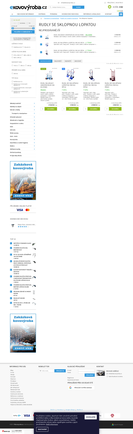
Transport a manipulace (19, 113)
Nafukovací (17, 81)
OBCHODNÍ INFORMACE (25, 14)
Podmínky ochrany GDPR (18, 402)
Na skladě (17, 20)
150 (15, 65)
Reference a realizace (91, 14)
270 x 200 (17, 55)
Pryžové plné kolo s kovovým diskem (22, 88)
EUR (121, 11)
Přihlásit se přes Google (83, 388)
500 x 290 (17, 57)
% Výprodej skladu (16, 155)
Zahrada (12, 130)
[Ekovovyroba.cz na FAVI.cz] (112, 415)
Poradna (53, 14)
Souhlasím (90, 417)
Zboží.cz (52, 410)
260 (15, 73)
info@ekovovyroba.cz (115, 373)
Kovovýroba (14, 139)
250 (22, 65)
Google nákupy (70, 410)
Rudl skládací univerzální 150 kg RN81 (73, 35)
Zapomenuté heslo (73, 380)
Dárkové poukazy (15, 152)
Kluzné (27, 47)
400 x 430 (27, 55)
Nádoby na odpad (15, 106)
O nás (12, 372)
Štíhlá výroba (14, 133)
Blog (12, 370)
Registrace (119, 3)
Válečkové (17, 47)
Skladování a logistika (17, 120)
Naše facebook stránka (116, 376)
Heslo (69, 372)
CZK (118, 11)
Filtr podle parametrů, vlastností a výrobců (22, 38)
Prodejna (13, 381)
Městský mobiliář (15, 103)
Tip (29, 23)
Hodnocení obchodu (70, 14)
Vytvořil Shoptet (118, 424)
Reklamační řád (15, 389)
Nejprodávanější (45, 61)
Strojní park (14, 383)
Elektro (12, 146)
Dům (11, 126)
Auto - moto (14, 136)
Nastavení (42, 429)
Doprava (42, 14)
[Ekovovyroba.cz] (28, 7)
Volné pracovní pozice (17, 398)
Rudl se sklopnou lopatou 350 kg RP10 (73, 42)
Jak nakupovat (15, 387)
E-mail (69, 370)
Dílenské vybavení (15, 117)
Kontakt (108, 14)
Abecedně (78, 61)
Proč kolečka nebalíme (17, 400)
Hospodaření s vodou (16, 123)
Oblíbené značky (15, 149)
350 (29, 65)
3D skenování (15, 385)
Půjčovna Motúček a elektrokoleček (21, 404)
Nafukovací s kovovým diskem (20, 84)
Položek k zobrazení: (23, 32)
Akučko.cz (80, 410)
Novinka (22, 23)
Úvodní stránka (12, 14)
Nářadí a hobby (15, 110)
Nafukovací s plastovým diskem (20, 92)
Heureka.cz (60, 410)
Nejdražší (68, 61)
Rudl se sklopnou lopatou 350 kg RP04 (73, 50)
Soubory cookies (16, 392)
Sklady (13, 374)
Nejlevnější (57, 61)
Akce (15, 23)
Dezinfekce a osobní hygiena (19, 143)
